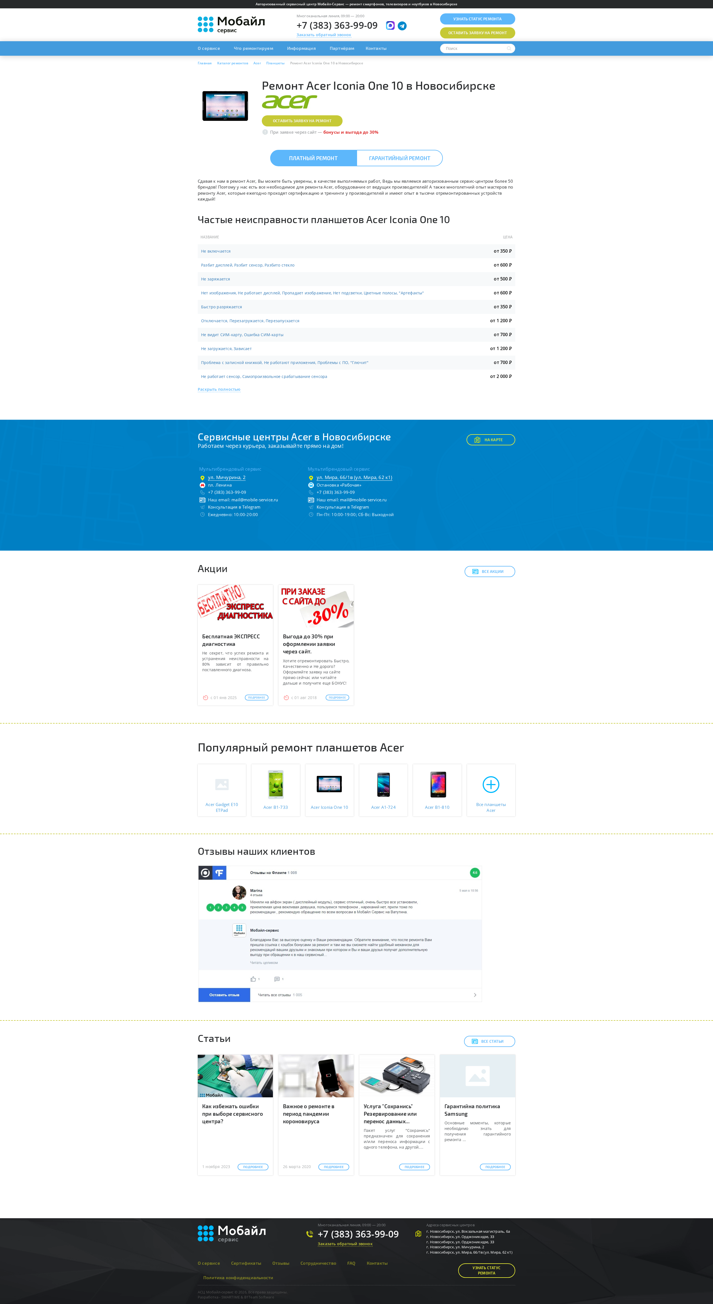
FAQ (351, 1263)
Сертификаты (246, 1263)
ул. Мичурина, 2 (227, 477)
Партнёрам (342, 48)
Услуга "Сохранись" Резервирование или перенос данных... (390, 1113)
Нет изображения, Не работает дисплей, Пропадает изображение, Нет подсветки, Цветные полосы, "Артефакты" (312, 293)
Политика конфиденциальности (238, 1277)
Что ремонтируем (253, 48)
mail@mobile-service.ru (254, 499)
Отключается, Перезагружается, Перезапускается (250, 320)
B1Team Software (259, 1297)
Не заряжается (215, 279)
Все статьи (492, 1041)
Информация (301, 48)
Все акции (493, 571)
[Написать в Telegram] (402, 25)
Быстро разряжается (221, 306)
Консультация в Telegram (234, 507)
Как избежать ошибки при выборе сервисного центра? (232, 1113)
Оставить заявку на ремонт (302, 120)
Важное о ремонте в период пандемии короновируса (309, 1113)
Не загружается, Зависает (226, 348)
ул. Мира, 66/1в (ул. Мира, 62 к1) (354, 477)
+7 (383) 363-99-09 (337, 25)
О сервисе (209, 48)
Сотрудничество (318, 1263)
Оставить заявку (477, 32)
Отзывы (280, 1263)
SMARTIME (230, 1297)
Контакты (376, 48)
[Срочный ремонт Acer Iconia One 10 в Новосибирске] (225, 106)
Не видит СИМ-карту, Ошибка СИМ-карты (242, 334)
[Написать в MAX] (390, 25)
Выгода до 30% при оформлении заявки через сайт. (309, 644)
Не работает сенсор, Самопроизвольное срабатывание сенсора (264, 376)
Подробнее (256, 697)
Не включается (216, 251)
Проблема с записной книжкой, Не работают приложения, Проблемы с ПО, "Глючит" (284, 362)
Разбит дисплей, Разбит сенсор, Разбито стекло (247, 265)
